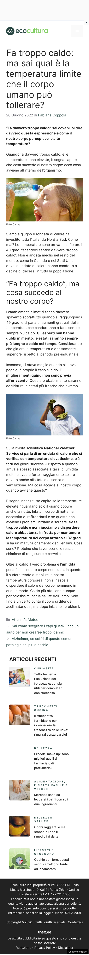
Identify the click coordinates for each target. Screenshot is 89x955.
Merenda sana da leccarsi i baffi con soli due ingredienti (51, 799)
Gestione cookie (78, 951)
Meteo (33, 620)
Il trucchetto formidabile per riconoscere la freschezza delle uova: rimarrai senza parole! (51, 725)
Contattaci (75, 922)
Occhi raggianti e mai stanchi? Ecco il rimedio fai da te (50, 831)
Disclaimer (65, 948)
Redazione (23, 948)
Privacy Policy (44, 948)
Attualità (19, 620)
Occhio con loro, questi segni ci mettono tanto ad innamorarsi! (51, 864)
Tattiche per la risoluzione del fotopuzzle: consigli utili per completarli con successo (48, 683)
